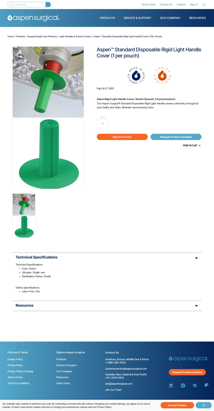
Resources (197, 18)
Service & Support (137, 18)
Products (107, 18)
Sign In (194, 4)
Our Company (170, 18)
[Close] (204, 405)
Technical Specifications (36, 257)
